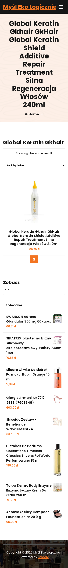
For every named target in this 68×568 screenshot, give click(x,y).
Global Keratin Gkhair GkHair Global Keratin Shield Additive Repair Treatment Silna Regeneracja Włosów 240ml (34, 237)
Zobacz (36, 259)
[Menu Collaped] (61, 7)
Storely (43, 557)
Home (33, 114)
